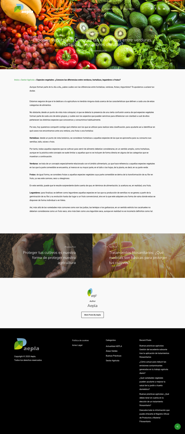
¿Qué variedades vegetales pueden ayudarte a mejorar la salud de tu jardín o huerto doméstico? (152, 383)
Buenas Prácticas (112, 9)
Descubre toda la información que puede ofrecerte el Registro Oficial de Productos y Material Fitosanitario (154, 416)
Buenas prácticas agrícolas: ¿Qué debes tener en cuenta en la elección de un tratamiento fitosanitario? (154, 400)
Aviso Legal (77, 345)
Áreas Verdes (129, 9)
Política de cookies (80, 340)
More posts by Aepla (92, 315)
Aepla (83, 51)
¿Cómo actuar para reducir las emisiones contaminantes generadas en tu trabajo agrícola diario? (153, 367)
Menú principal (57, 9)
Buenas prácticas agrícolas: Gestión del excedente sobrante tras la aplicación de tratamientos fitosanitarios (154, 351)
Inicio (16, 80)
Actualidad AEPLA (75, 9)
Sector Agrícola (93, 9)
